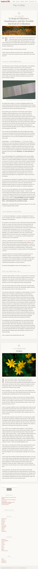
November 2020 (4, 518)
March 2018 (3, 521)
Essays (17, 1)
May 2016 (3, 530)
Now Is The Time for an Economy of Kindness (8, 499)
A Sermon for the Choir (5, 504)
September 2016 (4, 526)
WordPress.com (23, 567)
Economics (3, 544)
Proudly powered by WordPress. (7, 567)
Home (14, 1)
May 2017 (2, 523)
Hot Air (26, 1)
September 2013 (3, 531)
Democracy (31, 1)
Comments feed (3, 561)
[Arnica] (19, 377)
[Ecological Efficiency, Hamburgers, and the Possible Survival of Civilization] (19, 35)
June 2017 (2, 522)
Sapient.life (5, 1)
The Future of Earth (4, 550)
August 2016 (3, 527)
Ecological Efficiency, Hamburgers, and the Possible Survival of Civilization (19, 21)
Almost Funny (3, 539)
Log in (2, 558)
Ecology (22, 1)
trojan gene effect (26, 240)
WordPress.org (3, 562)
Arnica (19, 350)
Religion (2, 549)
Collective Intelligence (4, 540)
